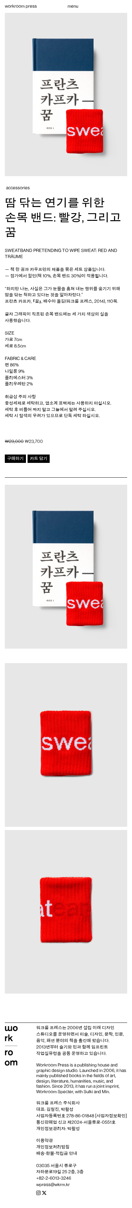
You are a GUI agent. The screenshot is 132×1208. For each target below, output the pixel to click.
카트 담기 (38, 458)
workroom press (21, 6)
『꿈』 (37, 301)
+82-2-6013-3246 (53, 1178)
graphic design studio (57, 1070)
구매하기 (15, 458)
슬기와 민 (68, 1047)
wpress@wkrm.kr (53, 1184)
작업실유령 (46, 1053)
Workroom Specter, (55, 1091)
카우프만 (38, 269)
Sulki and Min (96, 1091)
